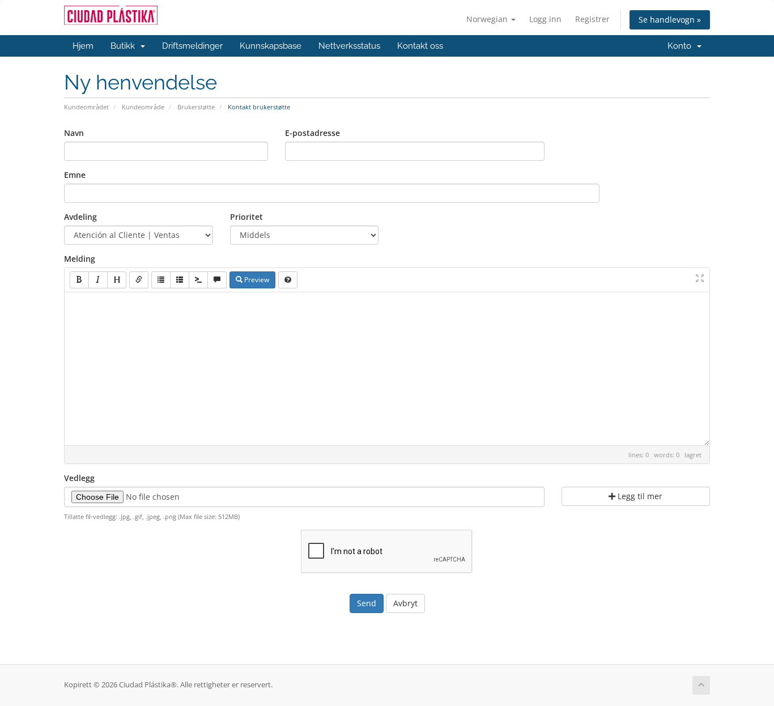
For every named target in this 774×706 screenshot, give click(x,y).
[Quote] (217, 279)
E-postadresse (312, 132)
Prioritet (246, 216)
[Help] (287, 279)
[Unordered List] (161, 279)
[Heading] (116, 279)
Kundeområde (143, 107)
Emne (75, 174)
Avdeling (80, 216)
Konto (681, 46)
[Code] (198, 279)
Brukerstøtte (196, 107)
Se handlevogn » (670, 19)
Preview (256, 279)
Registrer (592, 19)
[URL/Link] (138, 279)
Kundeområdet (86, 107)
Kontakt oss (420, 46)
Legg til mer (638, 496)
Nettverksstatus (349, 46)
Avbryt (405, 603)
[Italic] (98, 279)
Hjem (83, 46)
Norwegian (488, 19)
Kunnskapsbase (270, 46)
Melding (79, 258)
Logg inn (545, 19)
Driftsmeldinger (192, 46)
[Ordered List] (179, 279)
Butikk (124, 46)
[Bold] (79, 279)
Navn (74, 132)
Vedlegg (79, 478)
